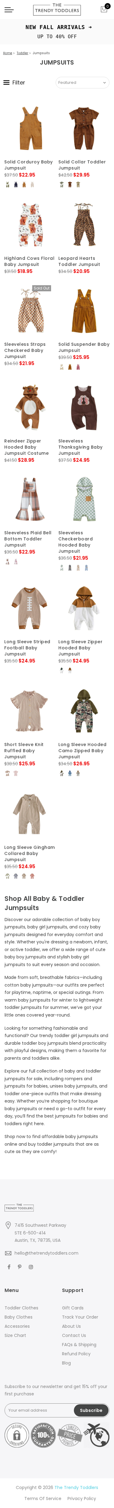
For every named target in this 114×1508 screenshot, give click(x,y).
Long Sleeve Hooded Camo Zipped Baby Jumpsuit (82, 750)
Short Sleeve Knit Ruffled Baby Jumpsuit (24, 750)
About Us (71, 1326)
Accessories (17, 1326)
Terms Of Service (42, 1498)
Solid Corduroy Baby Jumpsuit (28, 165)
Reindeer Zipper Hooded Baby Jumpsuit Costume (26, 447)
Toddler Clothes (21, 1308)
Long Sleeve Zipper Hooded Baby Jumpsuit (80, 648)
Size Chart (15, 1335)
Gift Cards (73, 1308)
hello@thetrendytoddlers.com (46, 1253)
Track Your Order (80, 1317)
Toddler (22, 53)
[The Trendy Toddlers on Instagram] (32, 1266)
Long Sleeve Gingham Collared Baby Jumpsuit (29, 853)
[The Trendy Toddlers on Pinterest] (20, 1266)
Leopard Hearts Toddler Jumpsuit (79, 261)
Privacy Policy (81, 1498)
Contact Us (74, 1335)
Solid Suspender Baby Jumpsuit (83, 347)
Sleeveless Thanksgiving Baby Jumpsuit (80, 447)
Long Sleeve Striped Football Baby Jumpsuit (27, 648)
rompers (74, 1079)
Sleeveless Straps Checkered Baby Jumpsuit (25, 350)
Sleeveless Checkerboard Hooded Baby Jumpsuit (75, 542)
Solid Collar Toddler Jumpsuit (82, 165)
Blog (66, 1363)
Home (7, 53)
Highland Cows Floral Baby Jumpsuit (29, 261)
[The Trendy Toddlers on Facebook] (10, 1266)
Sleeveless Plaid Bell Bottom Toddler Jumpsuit (28, 539)
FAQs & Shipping (79, 1345)
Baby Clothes (19, 1317)
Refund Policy (76, 1354)
